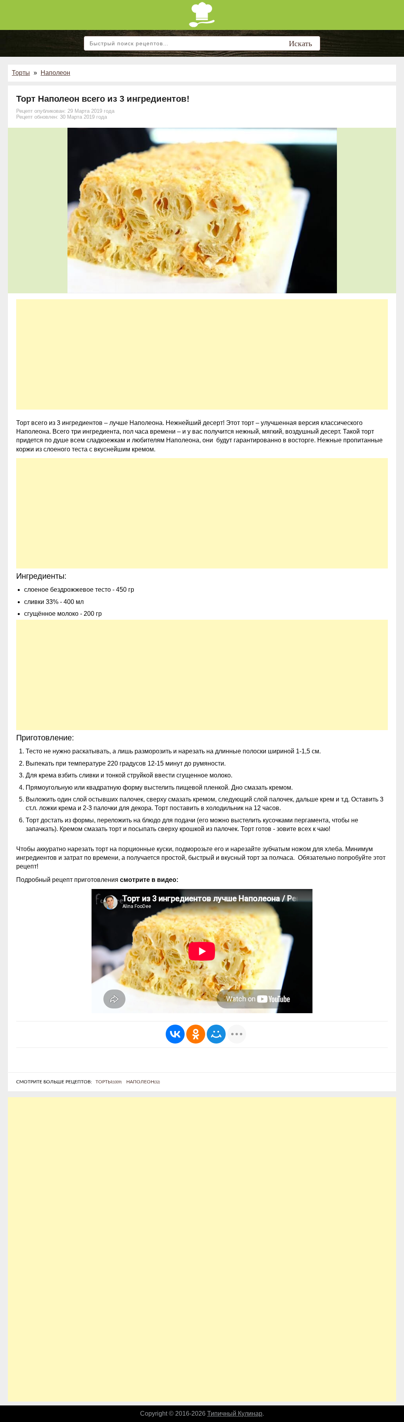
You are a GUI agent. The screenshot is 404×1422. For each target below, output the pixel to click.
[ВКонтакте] (175, 1034)
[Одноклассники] (195, 1034)
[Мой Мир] (216, 1034)
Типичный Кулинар (234, 1413)
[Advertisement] (202, 354)
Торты (21, 72)
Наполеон (55, 72)
